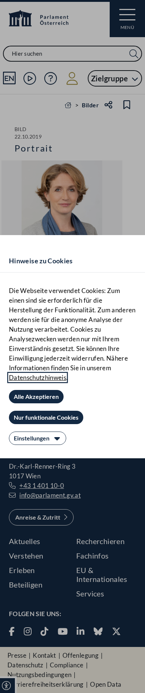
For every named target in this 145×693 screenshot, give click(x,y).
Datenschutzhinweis (37, 377)
